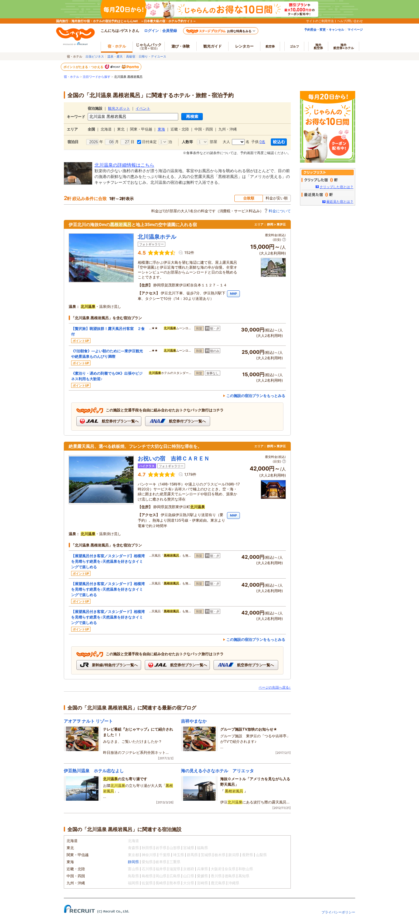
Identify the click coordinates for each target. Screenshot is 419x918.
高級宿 (130, 56)
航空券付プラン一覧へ (120, 421)
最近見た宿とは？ (339, 201)
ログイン (151, 30)
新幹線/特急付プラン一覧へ (114, 665)
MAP (233, 293)
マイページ (355, 29)
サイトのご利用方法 (320, 21)
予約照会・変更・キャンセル (324, 29)
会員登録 (169, 30)
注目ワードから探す (96, 76)
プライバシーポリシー (338, 912)
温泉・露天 (115, 56)
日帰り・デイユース (152, 56)
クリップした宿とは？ (336, 187)
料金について (280, 211)
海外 (318, 46)
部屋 (212, 142)
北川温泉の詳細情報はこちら (124, 165)
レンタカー (244, 46)
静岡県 (133, 861)
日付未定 (149, 142)
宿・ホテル (71, 76)
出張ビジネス (95, 56)
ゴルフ (294, 46)
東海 (161, 129)
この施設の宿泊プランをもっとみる (255, 395)
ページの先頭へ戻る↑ (275, 687)
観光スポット (119, 108)
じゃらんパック (149, 46)
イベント (143, 108)
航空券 (270, 46)
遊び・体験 (180, 46)
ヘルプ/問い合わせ (350, 21)
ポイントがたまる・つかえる (83, 67)
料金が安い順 (277, 198)
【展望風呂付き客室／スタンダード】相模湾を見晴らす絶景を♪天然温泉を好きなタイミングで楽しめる (108, 561)
